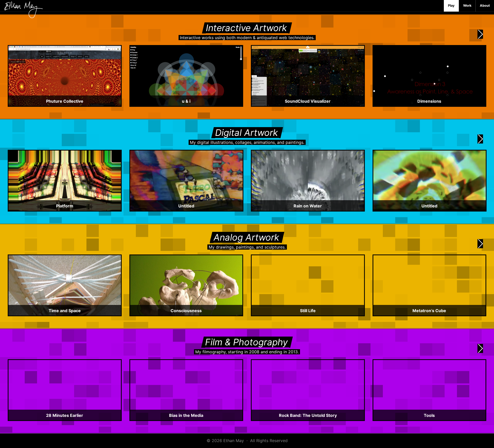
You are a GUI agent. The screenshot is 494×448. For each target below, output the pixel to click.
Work (467, 5)
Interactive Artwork (246, 27)
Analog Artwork (246, 237)
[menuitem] (451, 6)
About (485, 5)
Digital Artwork (246, 132)
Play (451, 5)
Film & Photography (246, 342)
